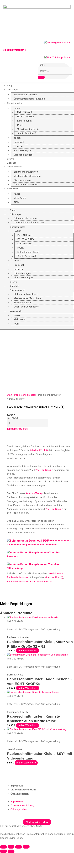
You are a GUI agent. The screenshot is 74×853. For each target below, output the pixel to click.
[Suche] (41, 77)
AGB (16, 202)
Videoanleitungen (23, 154)
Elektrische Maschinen (26, 171)
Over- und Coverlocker (26, 184)
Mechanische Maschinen (27, 176)
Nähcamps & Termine (25, 94)
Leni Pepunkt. (24, 120)
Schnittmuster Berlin (28, 129)
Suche (41, 65)
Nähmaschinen (14, 166)
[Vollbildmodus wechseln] (11, 847)
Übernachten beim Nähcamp (29, 98)
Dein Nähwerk (25, 112)
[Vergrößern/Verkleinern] (3, 847)
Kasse (17, 193)
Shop (10, 85)
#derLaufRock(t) (54, 577)
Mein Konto (20, 198)
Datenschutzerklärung (23, 789)
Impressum (16, 785)
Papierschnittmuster (25, 395)
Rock (32, 581)
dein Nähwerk (55, 573)
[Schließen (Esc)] (26, 847)
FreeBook (19, 142)
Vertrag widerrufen (37, 822)
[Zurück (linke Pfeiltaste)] (3, 851)
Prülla (20, 125)
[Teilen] (18, 847)
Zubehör (11, 162)
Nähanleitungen (22, 150)
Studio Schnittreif (26, 133)
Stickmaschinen (22, 180)
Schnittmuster (14, 103)
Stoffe (10, 158)
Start (9, 395)
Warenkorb (13, 188)
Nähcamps (12, 89)
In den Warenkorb (17, 429)
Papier (17, 108)
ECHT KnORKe (25, 116)
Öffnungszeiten (19, 794)
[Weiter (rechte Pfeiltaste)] (11, 851)
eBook (17, 137)
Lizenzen (18, 146)
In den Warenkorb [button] (27, 650)
